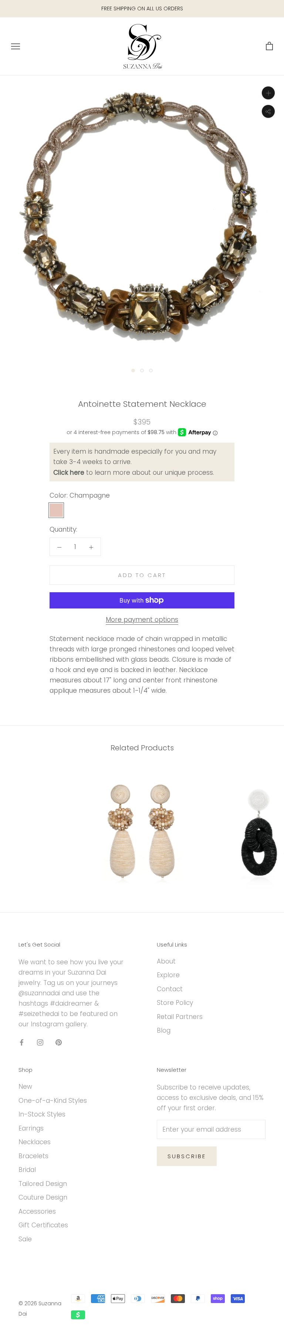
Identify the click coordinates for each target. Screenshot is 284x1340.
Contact (170, 989)
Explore (168, 975)
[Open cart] (269, 46)
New (25, 1086)
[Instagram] (40, 1042)
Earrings (31, 1128)
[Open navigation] (15, 46)
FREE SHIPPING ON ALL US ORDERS (142, 8)
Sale (25, 1239)
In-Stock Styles (41, 1114)
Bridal (27, 1169)
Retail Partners (180, 1016)
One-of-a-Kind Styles (52, 1100)
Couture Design (42, 1197)
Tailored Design (42, 1183)
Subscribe (187, 1156)
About (166, 961)
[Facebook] (21, 1042)
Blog (163, 1030)
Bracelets (33, 1156)
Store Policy (175, 1002)
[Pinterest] (58, 1042)
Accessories (37, 1211)
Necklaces (34, 1142)
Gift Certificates (43, 1225)
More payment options (142, 619)
